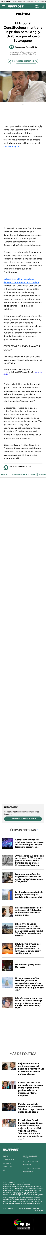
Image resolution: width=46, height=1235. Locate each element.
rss (4, 1170)
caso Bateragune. (12, 146)
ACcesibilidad (28, 1172)
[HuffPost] (11, 1149)
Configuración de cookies (30, 1157)
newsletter (7, 1166)
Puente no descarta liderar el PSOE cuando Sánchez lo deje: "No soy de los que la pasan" (31, 1108)
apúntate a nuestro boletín (23, 819)
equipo (5, 1156)
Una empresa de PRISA (23, 1222)
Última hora (37, 6)
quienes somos (8, 1159)
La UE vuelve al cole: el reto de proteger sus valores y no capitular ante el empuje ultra (29, 894)
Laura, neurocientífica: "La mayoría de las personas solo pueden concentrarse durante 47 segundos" (29, 878)
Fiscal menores (32, 2)
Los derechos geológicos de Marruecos (28, 965)
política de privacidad (31, 1168)
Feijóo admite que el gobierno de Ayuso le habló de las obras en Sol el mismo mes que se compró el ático (28, 911)
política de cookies (30, 1161)
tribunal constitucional (23, 475)
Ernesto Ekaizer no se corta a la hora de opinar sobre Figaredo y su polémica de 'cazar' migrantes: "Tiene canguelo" (31, 1089)
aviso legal (27, 1165)
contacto (7, 1163)
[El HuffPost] (16, 6)
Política (23, 14)
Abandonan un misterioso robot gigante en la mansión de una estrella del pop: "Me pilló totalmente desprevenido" (29, 843)
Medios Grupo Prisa (23, 1228)
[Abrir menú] (3, 6)
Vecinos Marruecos (18, 2)
